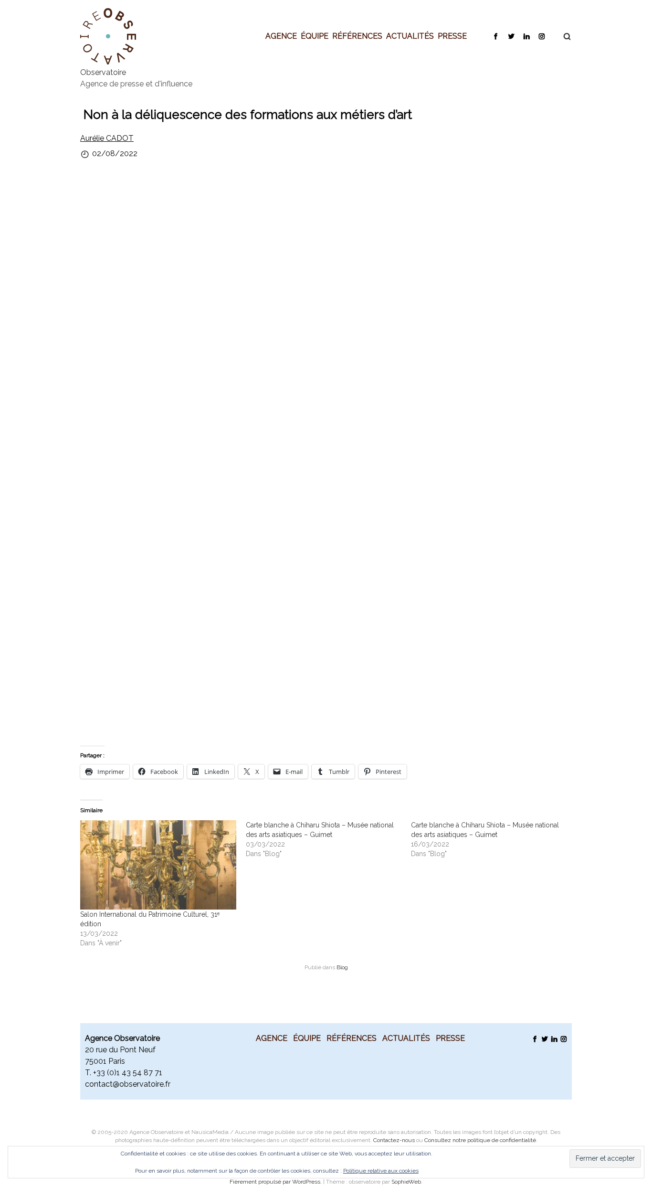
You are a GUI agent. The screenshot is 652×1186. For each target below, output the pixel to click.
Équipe (314, 36)
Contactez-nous (394, 1140)
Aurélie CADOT (107, 138)
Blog (342, 967)
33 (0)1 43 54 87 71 (129, 1072)
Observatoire (103, 72)
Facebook (495, 36)
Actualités (410, 36)
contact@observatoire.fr (127, 1084)
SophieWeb (406, 1181)
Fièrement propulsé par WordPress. (276, 1181)
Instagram (541, 36)
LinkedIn (526, 36)
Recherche (562, 36)
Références (357, 36)
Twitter (511, 36)
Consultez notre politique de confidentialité (480, 1140)
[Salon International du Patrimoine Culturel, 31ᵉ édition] (158, 865)
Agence (281, 36)
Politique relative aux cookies (381, 1170)
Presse (452, 36)
